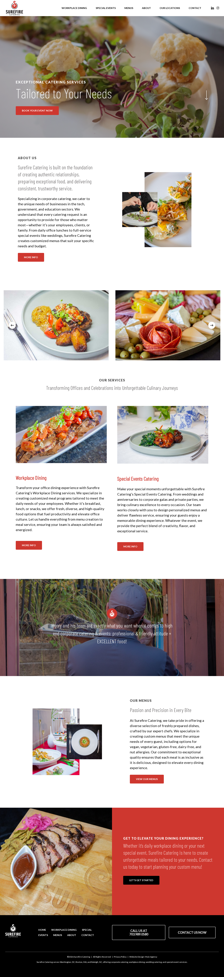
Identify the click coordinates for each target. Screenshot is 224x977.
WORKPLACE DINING (64, 929)
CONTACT (87, 935)
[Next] (211, 325)
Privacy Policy (120, 956)
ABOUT (71, 935)
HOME (42, 929)
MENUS (57, 935)
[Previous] (12, 325)
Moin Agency (151, 956)
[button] (37, 110)
